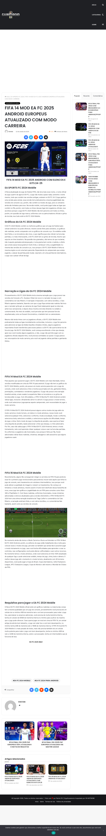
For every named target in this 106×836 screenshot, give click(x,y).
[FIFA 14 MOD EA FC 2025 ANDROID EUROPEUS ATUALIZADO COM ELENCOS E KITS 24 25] (36, 769)
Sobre (94, 24)
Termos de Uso (50, 801)
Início (94, 5)
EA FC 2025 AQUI (35, 642)
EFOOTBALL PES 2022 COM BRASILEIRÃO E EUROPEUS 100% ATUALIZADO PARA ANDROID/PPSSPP (94, 161)
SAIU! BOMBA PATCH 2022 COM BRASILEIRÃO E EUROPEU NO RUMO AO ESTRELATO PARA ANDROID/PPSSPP (94, 185)
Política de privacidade (64, 801)
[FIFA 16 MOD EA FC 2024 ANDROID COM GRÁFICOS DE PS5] (81, 127)
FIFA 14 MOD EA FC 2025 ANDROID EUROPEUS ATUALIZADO (13, 779)
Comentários (98, 96)
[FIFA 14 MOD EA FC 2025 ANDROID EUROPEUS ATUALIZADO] (14, 769)
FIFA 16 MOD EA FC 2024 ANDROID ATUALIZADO (57, 778)
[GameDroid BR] (11, 15)
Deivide (10, 131)
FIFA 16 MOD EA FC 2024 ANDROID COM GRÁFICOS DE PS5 (93, 128)
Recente (86, 96)
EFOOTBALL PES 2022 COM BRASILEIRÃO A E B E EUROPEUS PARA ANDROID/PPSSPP (94, 110)
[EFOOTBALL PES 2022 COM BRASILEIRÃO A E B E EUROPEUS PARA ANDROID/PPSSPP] (81, 106)
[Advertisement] (53, 44)
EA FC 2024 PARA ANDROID (47, 681)
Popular (77, 96)
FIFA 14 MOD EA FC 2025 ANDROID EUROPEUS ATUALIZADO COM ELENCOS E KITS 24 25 (35, 780)
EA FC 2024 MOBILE (22, 681)
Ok (53, 833)
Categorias (96, 15)
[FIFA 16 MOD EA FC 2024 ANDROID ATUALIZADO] (57, 769)
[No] (103, 830)
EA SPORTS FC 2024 (17, 96)
